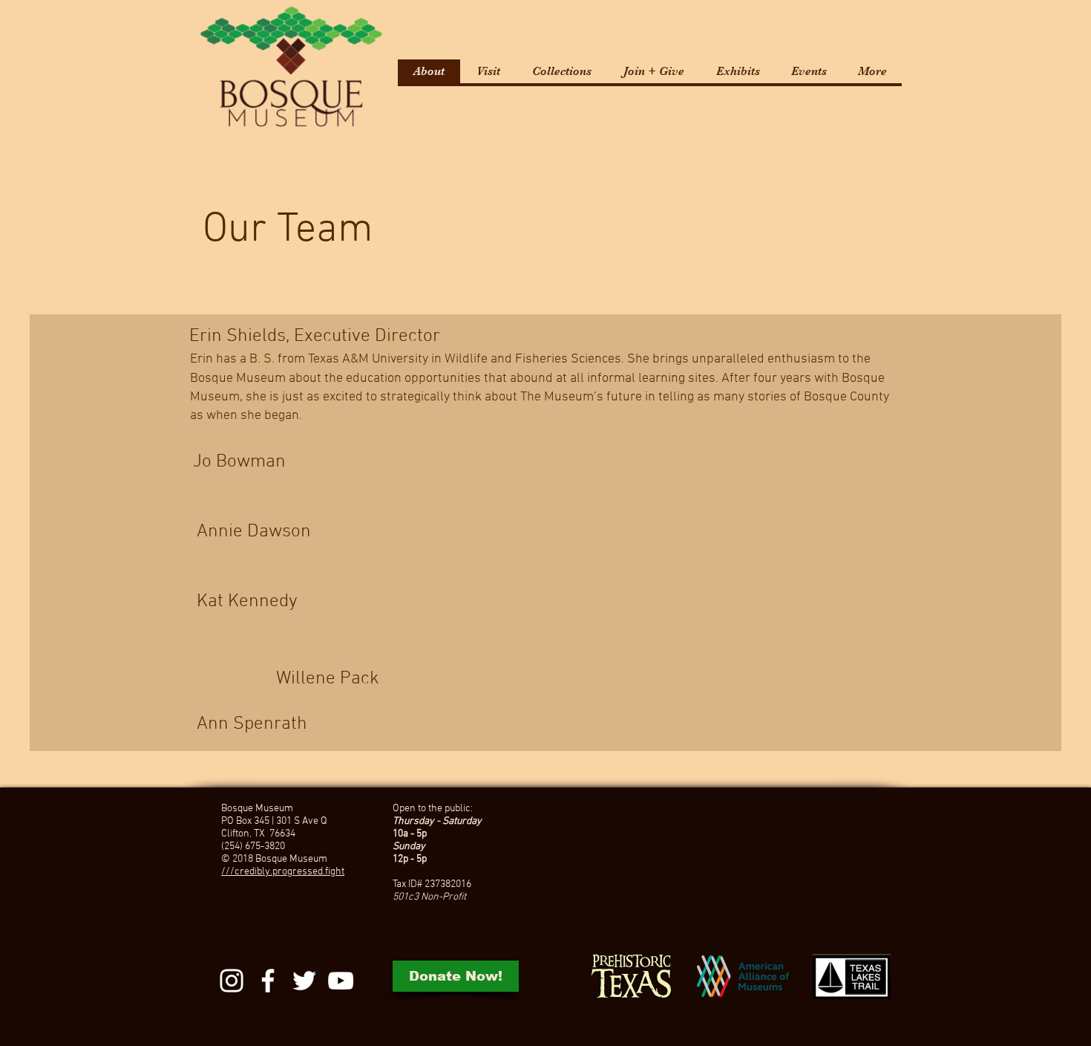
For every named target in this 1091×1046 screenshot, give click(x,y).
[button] (488, 71)
